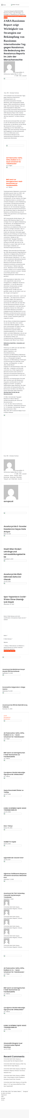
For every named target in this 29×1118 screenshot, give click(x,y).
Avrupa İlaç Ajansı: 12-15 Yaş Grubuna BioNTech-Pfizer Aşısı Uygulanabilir (15, 1084)
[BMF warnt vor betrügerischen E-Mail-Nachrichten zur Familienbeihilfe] (15, 167)
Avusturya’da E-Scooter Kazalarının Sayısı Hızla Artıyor (15, 529)
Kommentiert (7, 719)
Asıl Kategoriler (11, 11)
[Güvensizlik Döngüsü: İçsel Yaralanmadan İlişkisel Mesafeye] (12, 1031)
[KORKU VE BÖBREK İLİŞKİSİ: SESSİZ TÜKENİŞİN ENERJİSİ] (12, 796)
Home (5, 11)
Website (6, 642)
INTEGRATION (11, 16)
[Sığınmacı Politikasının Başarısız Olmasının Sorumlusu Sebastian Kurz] (12, 861)
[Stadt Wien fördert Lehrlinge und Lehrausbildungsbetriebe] (15, 536)
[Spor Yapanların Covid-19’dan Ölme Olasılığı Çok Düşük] (15, 583)
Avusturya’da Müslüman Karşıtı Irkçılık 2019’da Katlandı (13, 670)
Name (5, 635)
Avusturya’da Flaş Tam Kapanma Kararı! (13, 1061)
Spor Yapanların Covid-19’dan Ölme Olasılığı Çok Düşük (15, 599)
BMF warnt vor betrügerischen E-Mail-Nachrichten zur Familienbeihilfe (14, 182)
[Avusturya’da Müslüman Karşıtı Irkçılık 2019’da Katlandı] (11, 657)
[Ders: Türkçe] (12, 814)
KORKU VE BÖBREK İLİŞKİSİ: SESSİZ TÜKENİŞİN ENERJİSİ (15, 809)
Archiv (2, 1100)
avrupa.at (17, 72)
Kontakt (3, 1098)
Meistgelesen (7, 717)
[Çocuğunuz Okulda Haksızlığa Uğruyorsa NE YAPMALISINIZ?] (12, 760)
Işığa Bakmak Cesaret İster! (14, 858)
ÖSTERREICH (23, 16)
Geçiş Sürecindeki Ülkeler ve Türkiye (13, 791)
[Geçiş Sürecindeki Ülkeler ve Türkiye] (12, 778)
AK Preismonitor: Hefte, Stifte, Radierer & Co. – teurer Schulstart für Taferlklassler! (14, 161)
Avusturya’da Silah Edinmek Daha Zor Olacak (13, 577)
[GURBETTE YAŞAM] (12, 830)
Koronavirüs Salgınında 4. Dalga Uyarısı (13, 688)
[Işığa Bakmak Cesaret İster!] (12, 845)
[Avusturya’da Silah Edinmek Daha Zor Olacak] (15, 561)
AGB (2, 1096)
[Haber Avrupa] (15, 4)
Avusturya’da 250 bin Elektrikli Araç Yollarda (14, 706)
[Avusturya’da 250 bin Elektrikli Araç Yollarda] (11, 693)
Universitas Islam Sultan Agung (11, 907)
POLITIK (5, 18)
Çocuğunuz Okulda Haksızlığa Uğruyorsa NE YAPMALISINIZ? (14, 773)
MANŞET (17, 16)
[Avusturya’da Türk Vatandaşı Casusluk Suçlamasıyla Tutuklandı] (12, 881)
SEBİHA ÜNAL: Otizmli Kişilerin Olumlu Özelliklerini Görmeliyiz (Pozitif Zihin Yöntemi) (14, 1077)
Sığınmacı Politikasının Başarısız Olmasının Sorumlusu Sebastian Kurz (15, 875)
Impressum (4, 1095)
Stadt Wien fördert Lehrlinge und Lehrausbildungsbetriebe (14, 553)
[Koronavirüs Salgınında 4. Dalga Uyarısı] (11, 675)
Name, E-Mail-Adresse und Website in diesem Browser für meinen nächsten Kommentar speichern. (14, 647)
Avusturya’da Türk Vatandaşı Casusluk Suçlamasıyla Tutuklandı (14, 895)
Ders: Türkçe (8, 826)
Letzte (5, 715)
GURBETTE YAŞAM (10, 842)
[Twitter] (0, 1108)
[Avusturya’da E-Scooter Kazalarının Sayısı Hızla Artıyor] (15, 513)
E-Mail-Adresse (8, 639)
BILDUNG (17, 11)
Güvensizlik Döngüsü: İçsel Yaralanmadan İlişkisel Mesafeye (13, 1045)
